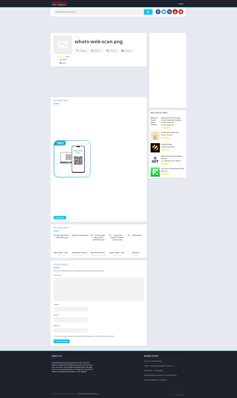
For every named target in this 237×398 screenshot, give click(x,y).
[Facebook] (158, 11)
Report (63, 63)
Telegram (128, 51)
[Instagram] (169, 11)
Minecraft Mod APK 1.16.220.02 (155, 380)
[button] (148, 12)
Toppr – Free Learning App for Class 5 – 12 (159, 366)
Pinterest (113, 51)
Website (57, 326)
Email (56, 315)
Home (181, 4)
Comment (58, 275)
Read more (60, 218)
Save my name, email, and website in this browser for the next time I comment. (85, 336)
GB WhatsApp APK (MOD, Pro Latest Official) (160, 375)
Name (56, 304)
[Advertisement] (118, 24)
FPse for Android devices (153, 361)
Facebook (82, 51)
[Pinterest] (180, 11)
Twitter (97, 51)
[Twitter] (163, 11)
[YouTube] (175, 11)
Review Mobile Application (88, 394)
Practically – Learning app (153, 370)
